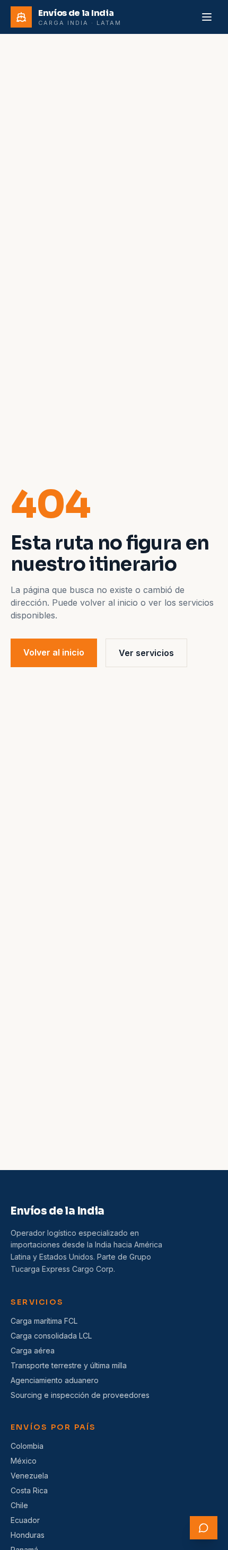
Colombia (27, 1445)
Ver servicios (146, 653)
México (24, 1460)
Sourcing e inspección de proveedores (80, 1395)
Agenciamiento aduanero (55, 1380)
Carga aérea (33, 1350)
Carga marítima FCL (44, 1320)
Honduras (28, 1534)
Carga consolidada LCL (51, 1335)
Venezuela (29, 1475)
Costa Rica (29, 1490)
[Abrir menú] (206, 17)
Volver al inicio (53, 652)
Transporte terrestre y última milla (69, 1365)
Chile (19, 1505)
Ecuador (25, 1520)
